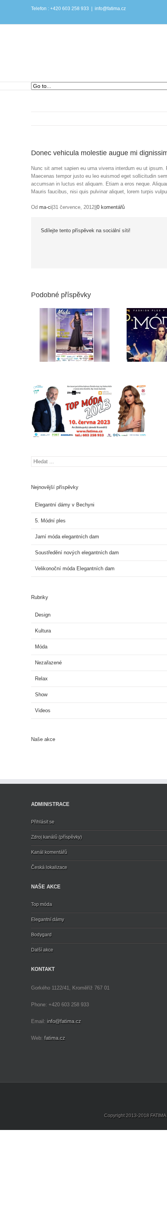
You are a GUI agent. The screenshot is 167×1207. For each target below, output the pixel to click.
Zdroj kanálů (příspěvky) (56, 837)
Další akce (42, 950)
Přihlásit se (42, 822)
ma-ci (45, 207)
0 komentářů (111, 207)
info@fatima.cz (110, 8)
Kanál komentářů (49, 852)
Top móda (41, 904)
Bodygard (41, 934)
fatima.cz (54, 1038)
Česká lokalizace (49, 867)
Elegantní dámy (47, 919)
